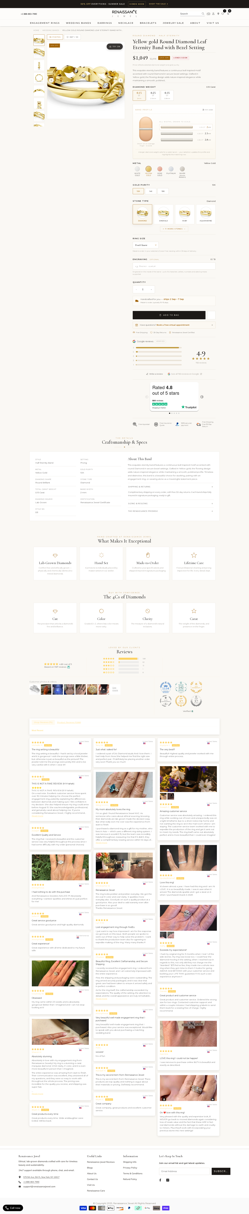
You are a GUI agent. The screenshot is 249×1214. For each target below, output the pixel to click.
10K (138, 191)
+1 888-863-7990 (29, 14)
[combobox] (190, 13)
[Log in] (213, 14)
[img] (58, 664)
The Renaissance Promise (143, 511)
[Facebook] (160, 1180)
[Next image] (120, 80)
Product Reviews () (69, 722)
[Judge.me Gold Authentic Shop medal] (196, 687)
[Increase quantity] (151, 289)
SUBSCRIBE (222, 1171)
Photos (56, 37)
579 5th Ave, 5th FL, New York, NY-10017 (41, 1177)
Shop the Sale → (158, 4)
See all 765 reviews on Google (185, 374)
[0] (223, 14)
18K (163, 191)
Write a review (156, 374)
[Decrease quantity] (136, 289)
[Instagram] (168, 1180)
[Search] (192, 13)
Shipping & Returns (139, 487)
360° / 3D (74, 37)
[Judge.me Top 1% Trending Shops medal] (181, 701)
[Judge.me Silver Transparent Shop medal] (165, 701)
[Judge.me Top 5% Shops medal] (196, 701)
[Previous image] (51, 80)
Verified (186, 711)
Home (36, 30)
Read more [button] (101, 842)
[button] (109, 659)
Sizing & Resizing (138, 503)
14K (150, 191)
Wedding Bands (50, 30)
